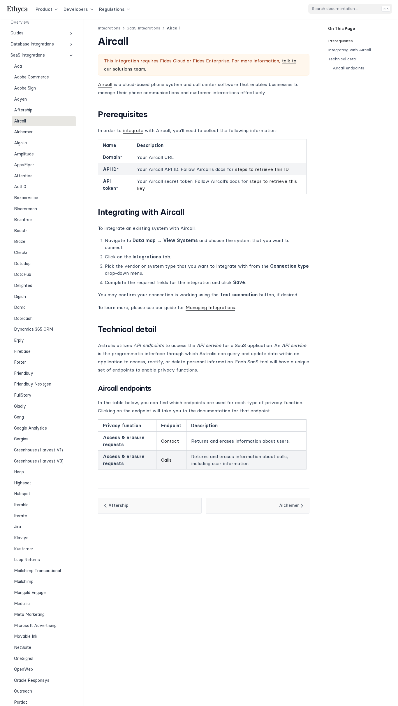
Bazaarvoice (26, 197)
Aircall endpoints (348, 68)
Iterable (21, 504)
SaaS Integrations (27, 55)
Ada (18, 66)
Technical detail (343, 59)
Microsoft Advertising (35, 625)
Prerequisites (340, 40)
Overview (19, 22)
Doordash (23, 318)
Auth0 (20, 186)
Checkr (20, 252)
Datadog (22, 263)
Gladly (20, 406)
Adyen (20, 99)
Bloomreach (25, 208)
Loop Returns (27, 559)
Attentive (23, 175)
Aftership (23, 110)
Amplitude (24, 154)
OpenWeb (23, 669)
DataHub (22, 274)
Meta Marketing (29, 614)
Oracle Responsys (32, 680)
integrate (133, 130)
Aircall (20, 121)
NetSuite (22, 647)
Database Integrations (32, 44)
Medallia (22, 603)
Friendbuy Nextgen (32, 384)
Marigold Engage (30, 592)
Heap (19, 471)
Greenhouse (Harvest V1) (38, 450)
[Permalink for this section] (153, 114)
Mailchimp (24, 581)
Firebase (22, 351)
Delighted (23, 285)
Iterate (20, 515)
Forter (20, 362)
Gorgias (21, 439)
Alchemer (23, 131)
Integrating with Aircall (349, 49)
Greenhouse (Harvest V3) (39, 461)
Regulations (112, 9)
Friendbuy (23, 373)
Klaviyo (21, 537)
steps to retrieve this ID (262, 169)
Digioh (20, 296)
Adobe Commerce (31, 77)
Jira (17, 526)
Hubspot (22, 493)
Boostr (20, 230)
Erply (19, 340)
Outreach (23, 691)
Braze (19, 241)
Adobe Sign (25, 88)
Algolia (20, 143)
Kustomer (23, 548)
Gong (19, 417)
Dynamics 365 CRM (33, 329)
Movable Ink (25, 636)
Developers (76, 9)
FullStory (22, 395)
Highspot (22, 483)
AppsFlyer (24, 164)
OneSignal (23, 658)
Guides (17, 33)
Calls (166, 460)
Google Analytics (30, 428)
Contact (170, 441)
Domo (20, 307)
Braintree (23, 219)
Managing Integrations (210, 307)
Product (44, 9)
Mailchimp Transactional (37, 570)
